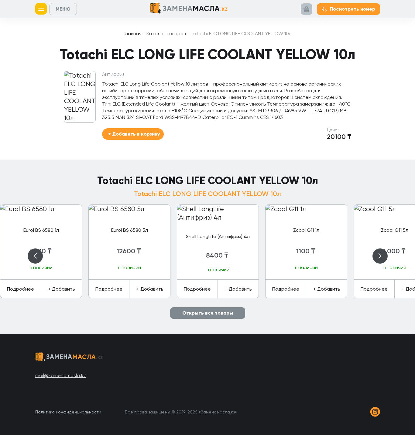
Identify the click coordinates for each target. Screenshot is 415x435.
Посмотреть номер (352, 9)
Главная (133, 33)
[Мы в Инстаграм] (375, 412)
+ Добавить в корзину (134, 134)
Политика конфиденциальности (68, 412)
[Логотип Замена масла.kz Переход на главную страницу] (189, 9)
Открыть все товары (207, 313)
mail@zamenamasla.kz (60, 375)
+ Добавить (61, 289)
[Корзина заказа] (306, 9)
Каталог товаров (164, 33)
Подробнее (20, 289)
